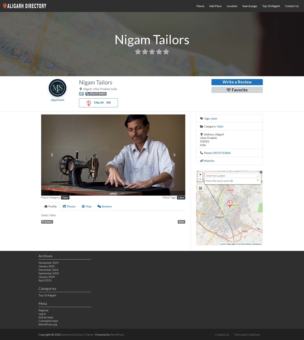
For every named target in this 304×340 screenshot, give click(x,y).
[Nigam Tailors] (229, 203)
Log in (42, 313)
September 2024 (49, 273)
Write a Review (237, 81)
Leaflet (223, 243)
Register (44, 310)
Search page (249, 6)
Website (209, 160)
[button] (52, 155)
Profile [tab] (52, 206)
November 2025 (49, 262)
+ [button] (200, 174)
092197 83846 (222, 152)
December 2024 (48, 269)
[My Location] (232, 180)
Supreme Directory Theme (77, 334)
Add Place (215, 6)
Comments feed (48, 320)
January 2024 (47, 276)
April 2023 (45, 280)
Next (181, 221)
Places (200, 6)
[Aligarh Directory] (25, 5)
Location (232, 6)
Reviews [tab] (107, 206)
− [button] (200, 179)
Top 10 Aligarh (271, 6)
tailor (181, 197)
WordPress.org (48, 324)
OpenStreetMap (244, 243)
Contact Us (292, 6)
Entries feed (46, 317)
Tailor (99, 102)
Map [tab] (88, 206)
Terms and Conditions (247, 334)
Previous (47, 221)
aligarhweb (57, 99)
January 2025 (47, 266)
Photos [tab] (71, 206)
